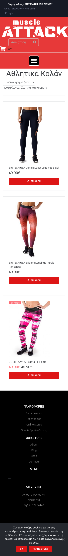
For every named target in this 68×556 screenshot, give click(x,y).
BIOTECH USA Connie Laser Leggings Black (34, 167)
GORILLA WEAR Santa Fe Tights (27, 361)
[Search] (35, 42)
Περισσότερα (40, 549)
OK (21, 549)
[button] (34, 61)
